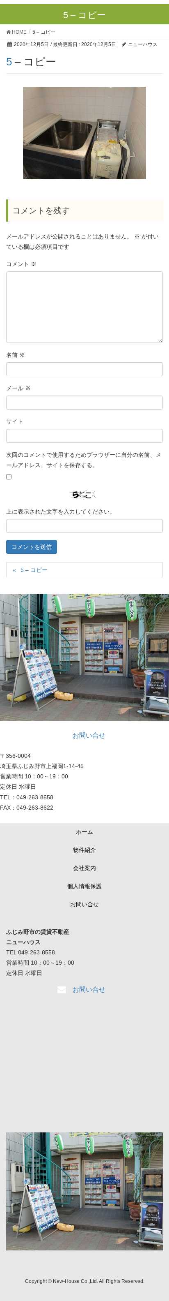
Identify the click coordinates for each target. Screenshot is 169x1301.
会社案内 (84, 868)
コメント (21, 264)
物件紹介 (84, 850)
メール (18, 388)
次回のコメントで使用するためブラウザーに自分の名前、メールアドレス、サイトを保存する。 (83, 459)
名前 (15, 355)
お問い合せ (84, 904)
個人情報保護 (84, 886)
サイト (14, 421)
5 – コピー (34, 570)
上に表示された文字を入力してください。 (60, 511)
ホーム (84, 832)
